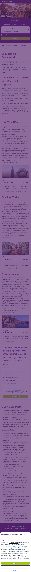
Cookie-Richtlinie (13, 544)
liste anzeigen (19, 551)
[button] (15, 570)
